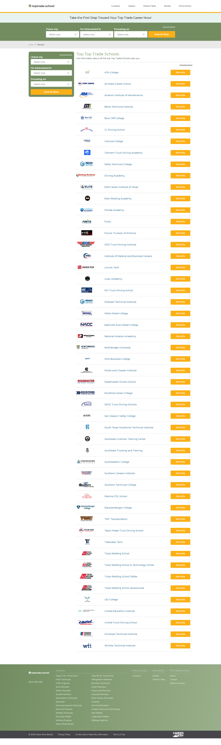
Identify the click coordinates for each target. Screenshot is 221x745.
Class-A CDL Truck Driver (67, 676)
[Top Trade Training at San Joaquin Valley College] (88, 416)
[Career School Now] (179, 734)
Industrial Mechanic (100, 694)
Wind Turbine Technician (102, 698)
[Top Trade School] (41, 6)
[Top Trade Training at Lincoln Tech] (88, 267)
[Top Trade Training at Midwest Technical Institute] (88, 302)
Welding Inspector (99, 720)
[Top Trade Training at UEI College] (88, 600)
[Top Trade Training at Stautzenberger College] (88, 507)
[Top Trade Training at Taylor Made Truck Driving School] (88, 530)
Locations (115, 6)
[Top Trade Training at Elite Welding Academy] (88, 198)
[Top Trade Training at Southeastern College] (88, 462)
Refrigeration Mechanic (101, 679)
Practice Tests (149, 6)
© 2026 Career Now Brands (41, 734)
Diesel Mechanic (98, 687)
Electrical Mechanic (100, 705)
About (173, 676)
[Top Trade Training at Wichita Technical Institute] (88, 646)
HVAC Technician (63, 679)
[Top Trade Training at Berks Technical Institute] (88, 107)
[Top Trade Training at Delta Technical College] (88, 164)
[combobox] (62, 34)
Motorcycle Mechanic (101, 690)
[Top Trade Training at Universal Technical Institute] (88, 634)
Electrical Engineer (64, 709)
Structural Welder (63, 716)
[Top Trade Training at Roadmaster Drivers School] (88, 382)
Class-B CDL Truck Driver (102, 676)
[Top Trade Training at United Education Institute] (88, 611)
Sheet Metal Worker (65, 724)
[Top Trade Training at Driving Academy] (88, 176)
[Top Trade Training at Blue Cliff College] (88, 118)
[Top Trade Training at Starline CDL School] (88, 496)
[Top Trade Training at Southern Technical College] (88, 485)
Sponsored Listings (186, 65)
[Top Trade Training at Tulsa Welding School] (88, 553)
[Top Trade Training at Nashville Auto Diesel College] (88, 325)
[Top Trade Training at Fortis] (88, 221)
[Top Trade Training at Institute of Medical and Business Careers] (88, 256)
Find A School (185, 6)
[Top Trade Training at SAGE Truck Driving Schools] (88, 404)
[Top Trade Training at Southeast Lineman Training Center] (88, 439)
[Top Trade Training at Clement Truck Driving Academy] (88, 153)
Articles (167, 6)
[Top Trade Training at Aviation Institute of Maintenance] (88, 95)
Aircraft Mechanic (63, 694)
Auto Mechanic (62, 687)
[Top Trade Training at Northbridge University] (88, 347)
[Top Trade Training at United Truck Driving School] (88, 623)
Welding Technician (64, 713)
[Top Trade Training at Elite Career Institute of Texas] (88, 187)
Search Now (161, 34)
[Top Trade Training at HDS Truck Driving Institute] (88, 244)
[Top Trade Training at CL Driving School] (88, 130)
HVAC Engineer (63, 683)
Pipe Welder (96, 713)
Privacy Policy (64, 734)
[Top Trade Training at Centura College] (88, 141)
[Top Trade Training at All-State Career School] (88, 83)
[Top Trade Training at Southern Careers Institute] (88, 473)
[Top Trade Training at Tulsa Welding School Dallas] (88, 577)
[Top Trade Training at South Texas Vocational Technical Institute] (88, 427)
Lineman (95, 702)
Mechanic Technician (100, 683)
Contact (173, 679)
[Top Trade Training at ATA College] (88, 72)
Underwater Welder (100, 716)
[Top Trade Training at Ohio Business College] (88, 359)
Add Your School (177, 683)
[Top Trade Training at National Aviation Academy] (88, 336)
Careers (131, 6)
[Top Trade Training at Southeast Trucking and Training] (88, 450)
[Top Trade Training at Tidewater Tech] (88, 542)
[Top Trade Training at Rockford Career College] (88, 393)
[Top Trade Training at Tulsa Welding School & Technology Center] (88, 565)
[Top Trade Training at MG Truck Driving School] (88, 290)
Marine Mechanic (63, 690)
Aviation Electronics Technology (105, 709)
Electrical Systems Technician (69, 705)
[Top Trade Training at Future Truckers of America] (88, 233)
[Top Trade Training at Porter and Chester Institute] (88, 370)
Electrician (60, 702)
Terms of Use (119, 734)
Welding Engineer (64, 720)
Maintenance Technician (66, 698)
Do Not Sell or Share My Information (91, 734)
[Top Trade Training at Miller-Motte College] (88, 313)
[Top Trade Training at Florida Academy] (88, 210)
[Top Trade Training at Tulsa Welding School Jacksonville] (88, 588)
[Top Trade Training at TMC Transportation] (88, 519)
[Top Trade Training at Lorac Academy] (88, 279)
